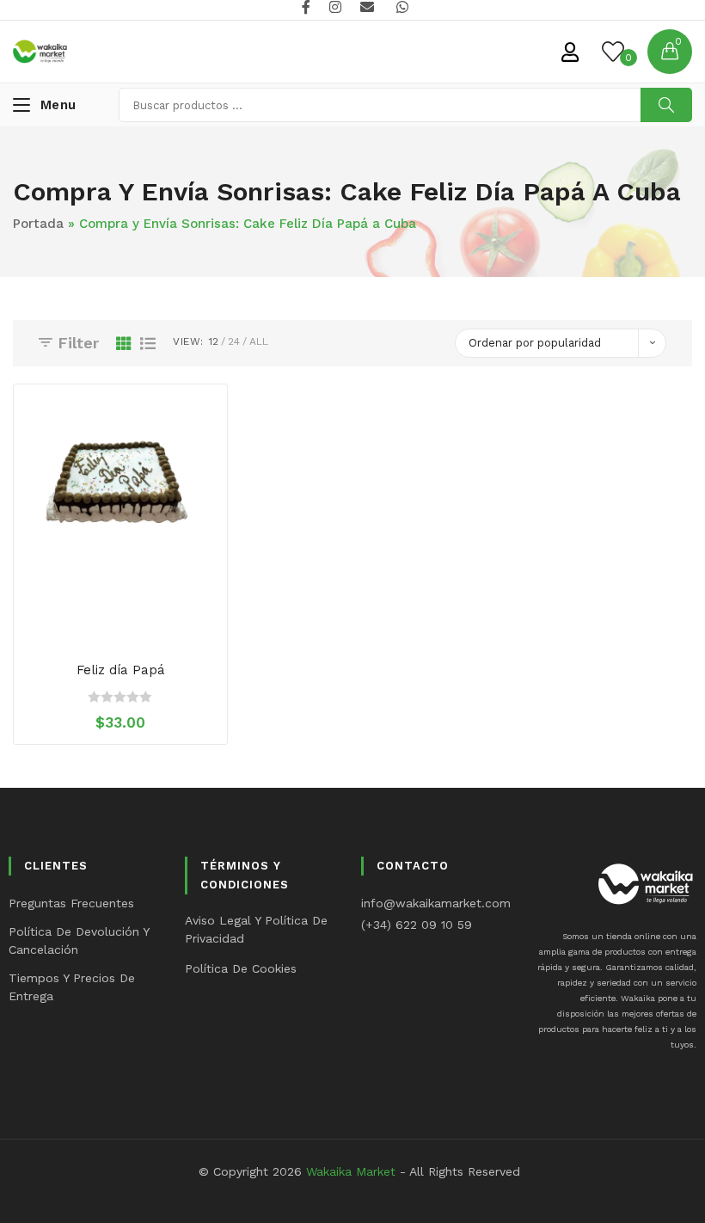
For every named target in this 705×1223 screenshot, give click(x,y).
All (258, 341)
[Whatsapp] (399, 7)
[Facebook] (306, 7)
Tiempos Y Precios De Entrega (72, 987)
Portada (38, 223)
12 (213, 341)
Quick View (137, 624)
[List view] (148, 343)
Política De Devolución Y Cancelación (79, 940)
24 (234, 341)
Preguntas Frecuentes (71, 903)
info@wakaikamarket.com (436, 903)
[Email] (367, 7)
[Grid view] (124, 343)
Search (666, 105)
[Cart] (669, 51)
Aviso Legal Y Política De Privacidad (256, 929)
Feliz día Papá (121, 670)
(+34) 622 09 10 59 (416, 924)
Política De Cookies (241, 968)
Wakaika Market (350, 1171)
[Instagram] (335, 7)
